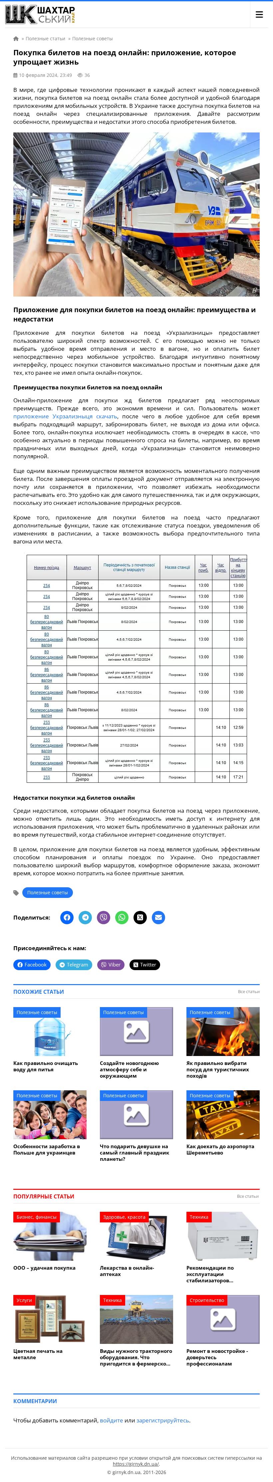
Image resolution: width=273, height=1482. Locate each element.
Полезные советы (47, 892)
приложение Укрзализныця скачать (65, 416)
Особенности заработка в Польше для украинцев (46, 1149)
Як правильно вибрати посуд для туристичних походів (217, 1069)
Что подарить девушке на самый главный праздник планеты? (134, 1152)
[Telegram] (85, 917)
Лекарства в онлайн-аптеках (127, 1271)
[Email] (158, 917)
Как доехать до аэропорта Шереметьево (220, 1149)
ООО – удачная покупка (44, 1268)
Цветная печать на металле (38, 1354)
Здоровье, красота (124, 1217)
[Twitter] (140, 917)
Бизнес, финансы (37, 1217)
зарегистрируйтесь (162, 1420)
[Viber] (103, 917)
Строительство (207, 1300)
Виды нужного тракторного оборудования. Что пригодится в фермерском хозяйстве (136, 1357)
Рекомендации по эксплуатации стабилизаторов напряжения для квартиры (222, 1274)
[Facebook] (67, 917)
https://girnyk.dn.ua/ (136, 1464)
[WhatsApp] (122, 917)
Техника (199, 1217)
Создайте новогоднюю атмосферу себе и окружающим (129, 1069)
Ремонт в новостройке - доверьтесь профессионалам (217, 1357)
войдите (111, 1420)
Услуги (24, 1300)
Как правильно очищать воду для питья (45, 1066)
